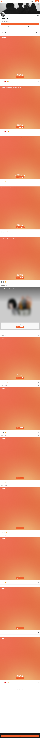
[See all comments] (1, 82)
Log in (37, 1)
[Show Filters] (39, 33)
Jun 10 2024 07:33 (4, 34)
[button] (2, 1)
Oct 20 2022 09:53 (4, 185)
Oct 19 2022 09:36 (4, 235)
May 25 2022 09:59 (4, 335)
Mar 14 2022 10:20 (4, 635)
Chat (31, 26)
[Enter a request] (37, 33)
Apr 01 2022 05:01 (4, 435)
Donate (11, 26)
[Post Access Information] (37, 34)
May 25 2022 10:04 (4, 285)
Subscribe (20, 24)
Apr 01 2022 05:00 (4, 485)
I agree (20, 736)
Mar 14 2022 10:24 (4, 535)
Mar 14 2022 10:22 (4, 585)
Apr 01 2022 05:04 (4, 385)
